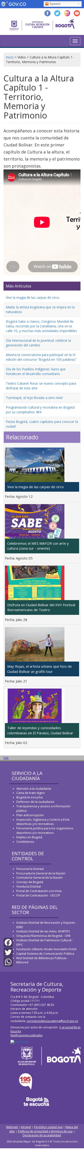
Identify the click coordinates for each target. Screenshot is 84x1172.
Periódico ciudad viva (48, 1127)
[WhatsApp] (8, 961)
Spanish (54, 4)
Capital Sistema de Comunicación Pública (45, 953)
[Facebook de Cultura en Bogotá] (47, 13)
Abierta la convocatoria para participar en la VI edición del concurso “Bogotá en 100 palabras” (41, 357)
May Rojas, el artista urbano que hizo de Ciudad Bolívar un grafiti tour (39, 669)
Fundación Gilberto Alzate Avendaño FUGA (46, 949)
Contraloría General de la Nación (39, 877)
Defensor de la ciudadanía (35, 802)
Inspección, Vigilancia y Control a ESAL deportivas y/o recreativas (43, 821)
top (6, 757)
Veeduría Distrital (28, 886)
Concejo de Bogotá (29, 882)
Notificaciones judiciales (26, 1035)
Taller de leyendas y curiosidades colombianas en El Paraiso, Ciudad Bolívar (40, 730)
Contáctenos (25, 841)
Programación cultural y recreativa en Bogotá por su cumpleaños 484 (40, 409)
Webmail (12, 1127)
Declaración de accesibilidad (42, 1135)
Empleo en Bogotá (29, 837)
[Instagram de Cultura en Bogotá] (67, 13)
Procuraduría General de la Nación (41, 873)
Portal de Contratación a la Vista (39, 891)
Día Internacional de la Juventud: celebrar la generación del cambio (38, 342)
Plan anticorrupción (30, 815)
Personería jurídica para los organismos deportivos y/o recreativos (44, 830)
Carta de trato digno (30, 793)
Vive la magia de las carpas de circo (32, 297)
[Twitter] (8, 952)
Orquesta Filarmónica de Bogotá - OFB (43, 936)
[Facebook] (8, 942)
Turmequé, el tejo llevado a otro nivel (34, 397)
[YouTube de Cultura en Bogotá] (77, 13)
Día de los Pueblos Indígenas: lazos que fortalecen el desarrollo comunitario (36, 371)
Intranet (26, 1127)
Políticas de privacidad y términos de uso (45, 1131)
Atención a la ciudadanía (33, 788)
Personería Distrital (30, 869)
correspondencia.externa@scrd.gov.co (52, 1021)
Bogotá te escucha (29, 797)
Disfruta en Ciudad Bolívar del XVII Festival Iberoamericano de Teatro (41, 607)
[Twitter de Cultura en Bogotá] (57, 13)
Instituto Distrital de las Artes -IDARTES (43, 931)
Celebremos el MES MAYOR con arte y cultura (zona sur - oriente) (38, 546)
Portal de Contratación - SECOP (38, 895)
